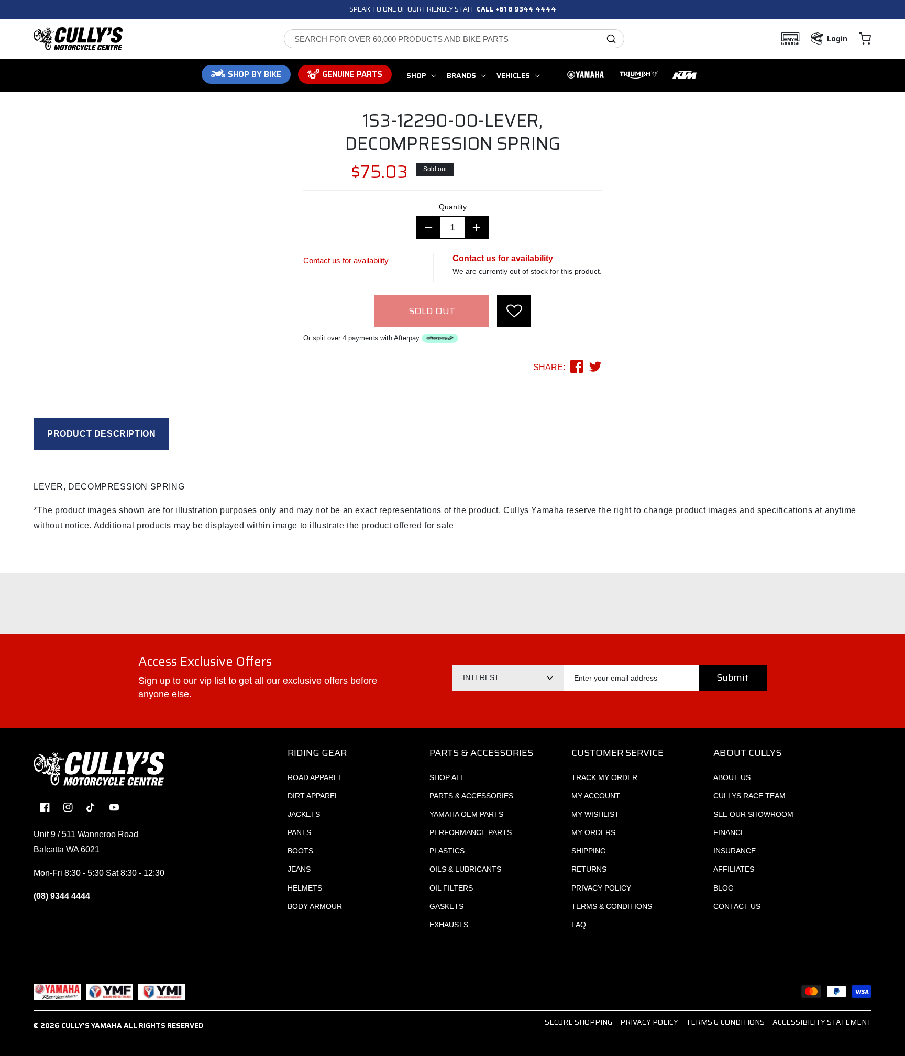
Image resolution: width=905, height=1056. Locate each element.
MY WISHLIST (595, 814)
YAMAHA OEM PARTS (466, 814)
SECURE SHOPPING (578, 1022)
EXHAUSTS (448, 924)
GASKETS (446, 906)
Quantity (453, 207)
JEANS (299, 869)
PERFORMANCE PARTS (470, 832)
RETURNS (588, 869)
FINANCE (729, 832)
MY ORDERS (593, 832)
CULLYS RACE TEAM (749, 796)
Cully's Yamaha (91, 1025)
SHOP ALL (447, 777)
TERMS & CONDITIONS (611, 906)
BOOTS (300, 851)
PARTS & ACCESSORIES (471, 796)
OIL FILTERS (451, 888)
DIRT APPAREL (313, 796)
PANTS (299, 832)
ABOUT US (732, 777)
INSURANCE (734, 851)
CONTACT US (736, 906)
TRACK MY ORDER (604, 777)
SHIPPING (588, 851)
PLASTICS (447, 851)
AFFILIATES (733, 869)
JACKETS (304, 814)
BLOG (723, 888)
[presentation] (514, 311)
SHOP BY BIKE (254, 74)
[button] (864, 39)
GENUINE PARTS (352, 74)
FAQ (578, 924)
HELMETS (305, 888)
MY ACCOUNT (595, 796)
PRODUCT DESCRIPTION (101, 433)
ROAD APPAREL (315, 777)
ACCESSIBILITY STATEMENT (821, 1022)
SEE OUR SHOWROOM (753, 814)
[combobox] (454, 38)
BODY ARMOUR (315, 906)
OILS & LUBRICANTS (465, 869)
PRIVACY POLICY (601, 888)
